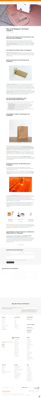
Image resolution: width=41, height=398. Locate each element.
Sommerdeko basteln (29, 380)
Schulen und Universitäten (17, 366)
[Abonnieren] (38, 308)
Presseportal (3, 326)
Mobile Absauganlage (29, 352)
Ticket (15, 321)
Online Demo (3, 320)
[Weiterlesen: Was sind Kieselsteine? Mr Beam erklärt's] (33, 275)
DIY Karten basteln (29, 371)
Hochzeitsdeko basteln (17, 375)
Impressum (20, 394)
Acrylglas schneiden (16, 349)
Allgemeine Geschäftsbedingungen (6, 371)
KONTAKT (3, 366)
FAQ (2, 369)
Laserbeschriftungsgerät (30, 344)
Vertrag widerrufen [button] (6, 390)
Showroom (3, 321)
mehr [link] (7, 288)
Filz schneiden (16, 344)
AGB (37, 311)
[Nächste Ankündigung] (37, 0)
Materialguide (4, 289)
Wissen (7, 289)
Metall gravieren (16, 350)
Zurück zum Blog (21, 244)
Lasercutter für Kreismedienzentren (18, 369)
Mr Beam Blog (3, 329)
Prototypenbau (16, 378)
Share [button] (8, 34)
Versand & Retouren (16, 325)
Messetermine (3, 322)
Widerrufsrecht (9, 394)
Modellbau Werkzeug (17, 376)
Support (15, 320)
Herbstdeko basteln (29, 376)
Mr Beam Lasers (5, 394)
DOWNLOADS (3, 370)
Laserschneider (29, 340)
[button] (19, 3)
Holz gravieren (16, 341)
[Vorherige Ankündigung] (4, 0)
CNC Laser (28, 349)
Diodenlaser (28, 345)
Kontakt (15, 322)
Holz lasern (15, 340)
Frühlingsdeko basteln (29, 374)
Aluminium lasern (16, 348)
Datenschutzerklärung (14, 394)
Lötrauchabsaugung (29, 353)
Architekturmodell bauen (17, 370)
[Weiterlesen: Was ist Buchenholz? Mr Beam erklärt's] (8, 275)
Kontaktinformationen (27, 394)
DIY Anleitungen (29, 370)
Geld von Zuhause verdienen (30, 358)
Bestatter (15, 371)
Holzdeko (28, 366)
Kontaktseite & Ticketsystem (30, 328)
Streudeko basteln (29, 379)
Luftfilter (28, 350)
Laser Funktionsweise (29, 357)
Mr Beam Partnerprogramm (5, 325)
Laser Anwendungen (16, 339)
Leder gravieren (16, 345)
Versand (23, 394)
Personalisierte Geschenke (17, 374)
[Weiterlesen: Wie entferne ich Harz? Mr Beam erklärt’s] (20, 275)
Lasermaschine (29, 339)
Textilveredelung (16, 352)
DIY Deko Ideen (28, 369)
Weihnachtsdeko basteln (30, 378)
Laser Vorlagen (29, 359)
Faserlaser (28, 354)
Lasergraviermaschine (29, 341)
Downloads (15, 326)
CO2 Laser (28, 348)
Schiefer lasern (16, 354)
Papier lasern (16, 353)
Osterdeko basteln (29, 375)
